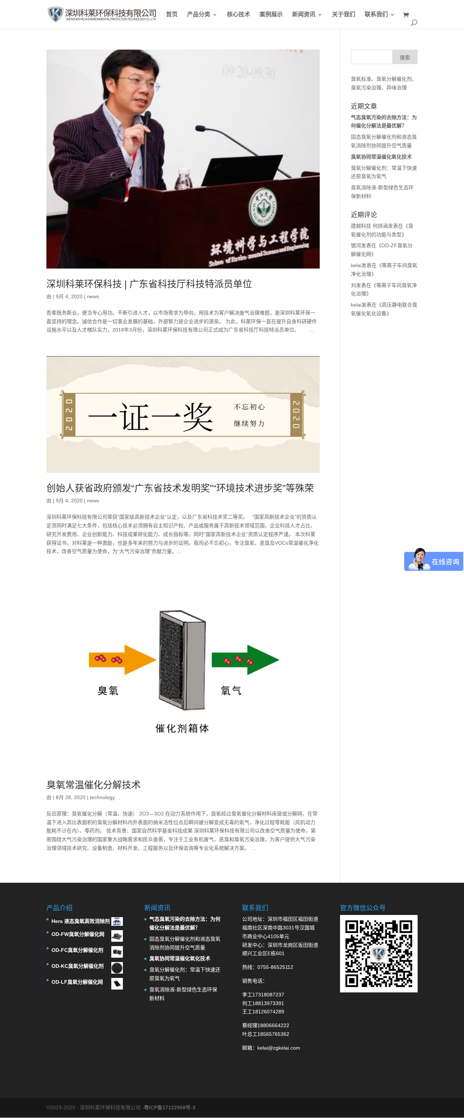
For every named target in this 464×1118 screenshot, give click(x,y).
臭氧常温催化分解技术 (93, 785)
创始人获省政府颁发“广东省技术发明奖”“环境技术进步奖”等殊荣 (180, 488)
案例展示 (271, 14)
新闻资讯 (303, 14)
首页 (172, 14)
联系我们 (376, 14)
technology (102, 797)
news (93, 296)
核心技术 (238, 14)
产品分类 (198, 14)
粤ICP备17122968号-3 (169, 1107)
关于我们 (343, 14)
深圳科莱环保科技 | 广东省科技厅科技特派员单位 (149, 284)
